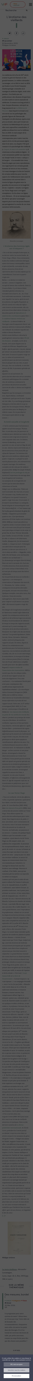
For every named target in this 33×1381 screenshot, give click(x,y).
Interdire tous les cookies (16, 1370)
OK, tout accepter (16, 1364)
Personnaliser (16, 1376)
